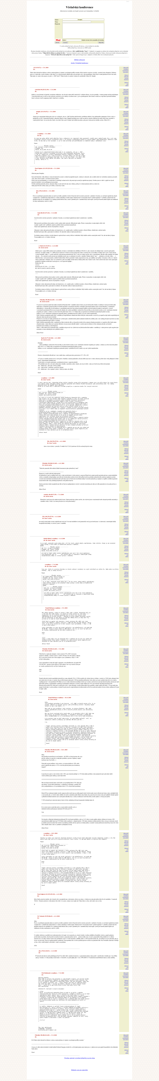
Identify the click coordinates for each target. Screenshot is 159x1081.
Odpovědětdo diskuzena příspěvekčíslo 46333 (125, 1037)
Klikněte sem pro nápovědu (79, 1070)
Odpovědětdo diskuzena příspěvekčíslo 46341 (125, 302)
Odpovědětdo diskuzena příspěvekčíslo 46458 (125, 835)
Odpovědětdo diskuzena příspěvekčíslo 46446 (125, 700)
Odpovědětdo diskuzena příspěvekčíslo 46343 (125, 896)
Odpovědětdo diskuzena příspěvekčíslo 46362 (125, 541)
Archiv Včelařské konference (79, 63)
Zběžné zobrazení (79, 60)
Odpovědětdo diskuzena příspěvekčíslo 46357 (125, 465)
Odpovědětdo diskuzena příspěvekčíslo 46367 (125, 975)
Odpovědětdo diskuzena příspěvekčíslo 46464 (125, 752)
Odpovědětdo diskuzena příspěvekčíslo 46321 (125, 70)
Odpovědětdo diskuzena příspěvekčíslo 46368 (125, 567)
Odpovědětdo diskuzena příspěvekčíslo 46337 (125, 215)
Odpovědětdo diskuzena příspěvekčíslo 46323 (125, 92)
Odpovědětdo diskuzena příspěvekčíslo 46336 (125, 193)
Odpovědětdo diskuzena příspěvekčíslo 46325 (125, 170)
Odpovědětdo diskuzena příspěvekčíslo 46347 (125, 918)
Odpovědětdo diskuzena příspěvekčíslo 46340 (125, 248)
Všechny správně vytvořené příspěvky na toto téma (79, 1058)
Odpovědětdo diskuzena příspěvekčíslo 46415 (125, 610)
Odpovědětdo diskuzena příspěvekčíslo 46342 (125, 340)
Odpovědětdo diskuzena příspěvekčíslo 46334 (125, 136)
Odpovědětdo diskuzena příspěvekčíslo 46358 (125, 519)
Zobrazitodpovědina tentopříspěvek (126, 77)
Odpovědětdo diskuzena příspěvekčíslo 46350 (125, 380)
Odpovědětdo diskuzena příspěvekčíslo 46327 (125, 114)
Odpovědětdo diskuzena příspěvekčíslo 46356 (125, 443)
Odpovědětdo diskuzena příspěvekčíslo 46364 (125, 953)
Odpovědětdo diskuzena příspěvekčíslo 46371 (125, 497)
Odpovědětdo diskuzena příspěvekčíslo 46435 (125, 651)
